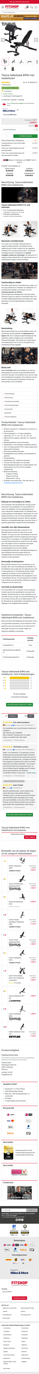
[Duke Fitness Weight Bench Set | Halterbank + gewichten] (22, 970)
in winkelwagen (25, 136)
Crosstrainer (7, 1328)
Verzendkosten (7, 1315)
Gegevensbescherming (27, 1308)
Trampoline (24, 1335)
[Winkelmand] (36, 7)
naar (7, 1292)
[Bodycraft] (15, 907)
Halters (23, 1341)
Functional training (8, 1355)
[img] (17, 110)
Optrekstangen (25, 1358)
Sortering (12, 716)
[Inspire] (15, 1001)
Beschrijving (9, 397)
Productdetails (9, 394)
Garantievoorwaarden (12, 401)
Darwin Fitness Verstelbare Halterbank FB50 (16, 922)
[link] (10, 1114)
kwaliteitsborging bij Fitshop (13, 483)
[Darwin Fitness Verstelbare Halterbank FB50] (22, 914)
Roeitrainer (24, 1331)
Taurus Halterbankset (9, 12)
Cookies (5, 1311)
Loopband (6, 1331)
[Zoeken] (31, 7)
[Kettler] (15, 1037)
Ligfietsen (24, 1345)
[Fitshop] (12, 7)
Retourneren (6, 1318)
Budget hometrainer (9, 1348)
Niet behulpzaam (20, 740)
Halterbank (24, 1338)
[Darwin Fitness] (15, 871)
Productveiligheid (10, 417)
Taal (30, 716)
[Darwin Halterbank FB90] (22, 861)
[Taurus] (8, 24)
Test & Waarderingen (12, 405)
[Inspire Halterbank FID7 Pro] (22, 991)
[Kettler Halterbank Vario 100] (22, 1027)
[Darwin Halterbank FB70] (22, 953)
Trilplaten (24, 1362)
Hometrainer (25, 1328)
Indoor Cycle (7, 1341)
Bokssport (6, 1345)
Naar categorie (30, 837)
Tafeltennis (6, 1338)
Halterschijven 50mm (18, 834)
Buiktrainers (24, 1355)
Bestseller (8, 413)
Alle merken (6, 1368)
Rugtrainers (6, 1358)
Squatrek (24, 1351)
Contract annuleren (19, 1298)
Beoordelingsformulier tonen (19, 704)
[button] (5, 61)
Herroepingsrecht (26, 1315)
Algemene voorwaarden (10, 1308)
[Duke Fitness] (15, 983)
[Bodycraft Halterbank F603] (22, 897)
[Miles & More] (19, 1272)
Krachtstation (7, 1335)
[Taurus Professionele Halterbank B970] (22, 879)
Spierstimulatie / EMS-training (9, 1363)
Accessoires (9, 409)
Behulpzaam (8, 740)
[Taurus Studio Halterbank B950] (22, 935)
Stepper (5, 1351)
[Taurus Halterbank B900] (22, 1009)
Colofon (23, 1311)
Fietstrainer (24, 1348)
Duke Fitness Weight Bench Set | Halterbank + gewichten (16, 978)
